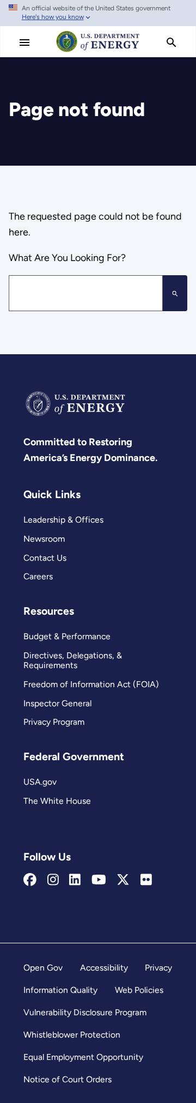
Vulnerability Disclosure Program (84, 1012)
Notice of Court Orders (67, 1079)
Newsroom (44, 539)
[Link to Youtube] (98, 880)
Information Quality (60, 990)
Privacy (158, 967)
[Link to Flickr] (146, 880)
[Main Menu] (24, 42)
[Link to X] (123, 880)
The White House (57, 801)
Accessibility (104, 967)
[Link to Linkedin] (75, 880)
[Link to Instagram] (53, 880)
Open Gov (43, 967)
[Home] (98, 51)
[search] (171, 42)
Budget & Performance (67, 636)
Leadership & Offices (63, 519)
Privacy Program (53, 722)
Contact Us (44, 558)
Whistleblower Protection (71, 1034)
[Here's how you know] (98, 13)
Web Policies (139, 990)
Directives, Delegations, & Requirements (72, 660)
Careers (38, 576)
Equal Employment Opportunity (83, 1057)
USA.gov (40, 782)
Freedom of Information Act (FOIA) (91, 684)
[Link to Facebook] (29, 880)
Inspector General (57, 703)
